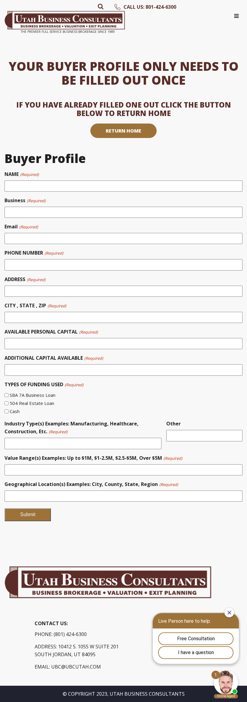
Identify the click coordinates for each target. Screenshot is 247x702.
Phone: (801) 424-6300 (61, 634)
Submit (27, 514)
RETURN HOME (123, 130)
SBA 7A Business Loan (32, 395)
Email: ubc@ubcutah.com (68, 666)
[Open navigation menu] (236, 16)
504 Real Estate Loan (32, 403)
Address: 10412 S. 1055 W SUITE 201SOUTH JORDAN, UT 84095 (77, 650)
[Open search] (100, 6)
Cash (15, 411)
